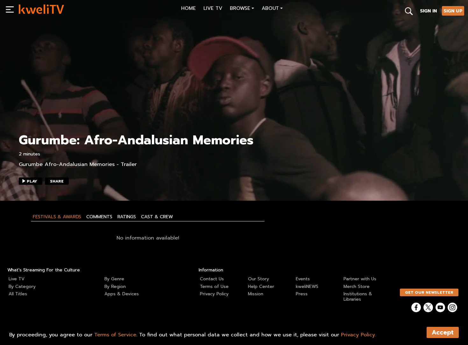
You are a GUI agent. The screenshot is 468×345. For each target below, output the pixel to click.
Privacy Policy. (358, 335)
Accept (443, 332)
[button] (242, 9)
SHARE (57, 181)
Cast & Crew (157, 216)
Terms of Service (115, 335)
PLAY (32, 181)
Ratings (126, 216)
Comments (99, 216)
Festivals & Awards (57, 216)
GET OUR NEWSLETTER (429, 292)
